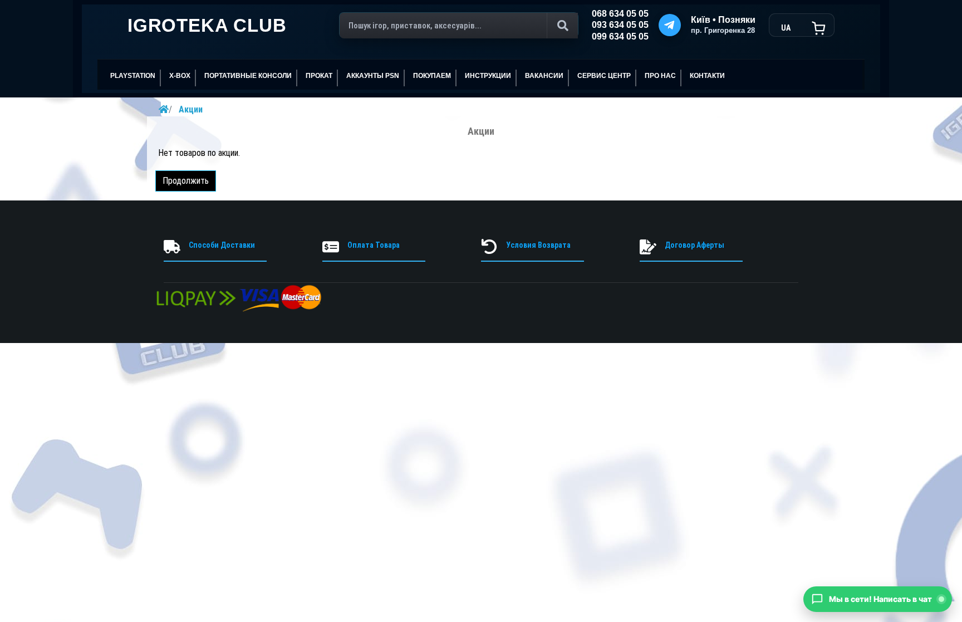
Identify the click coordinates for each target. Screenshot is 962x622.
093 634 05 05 (620, 25)
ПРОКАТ (319, 76)
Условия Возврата (538, 245)
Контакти (707, 76)
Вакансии (544, 76)
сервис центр (604, 76)
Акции (191, 109)
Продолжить (186, 180)
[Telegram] (670, 25)
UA (786, 27)
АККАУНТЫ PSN (372, 76)
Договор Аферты (694, 245)
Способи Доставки (222, 245)
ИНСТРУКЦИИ (488, 76)
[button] (877, 599)
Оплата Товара (373, 245)
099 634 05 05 (620, 36)
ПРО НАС (660, 76)
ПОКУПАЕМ (432, 76)
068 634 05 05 (620, 13)
